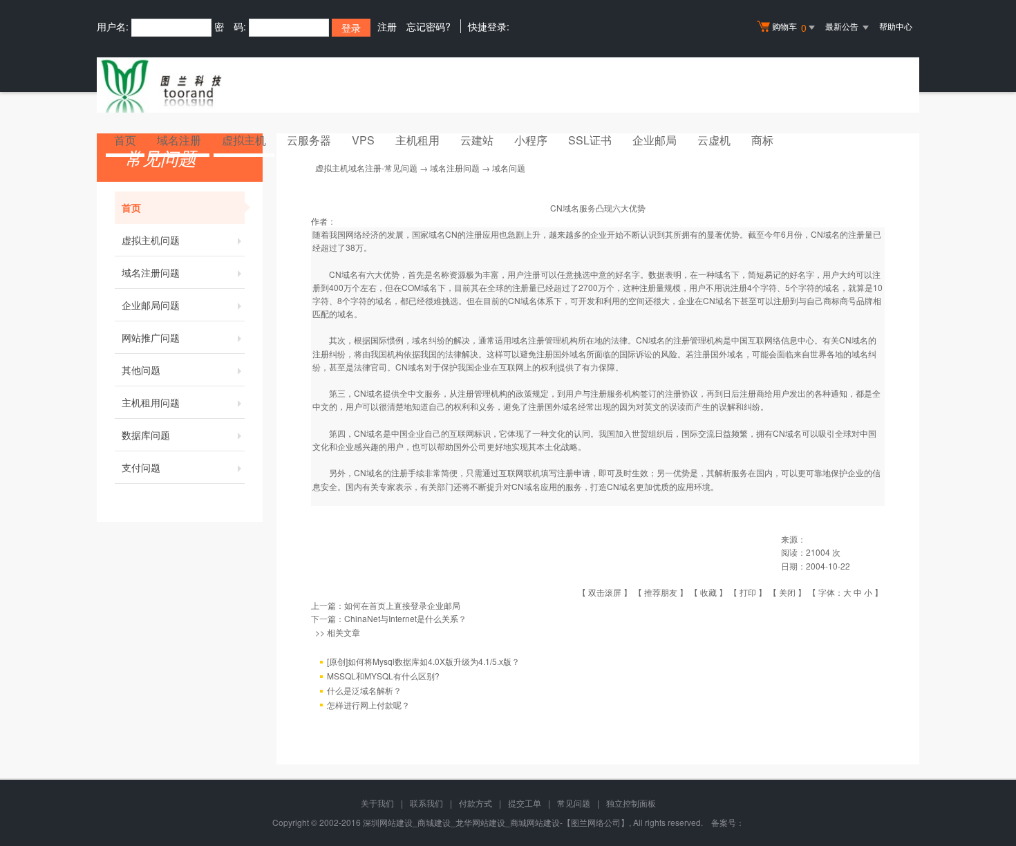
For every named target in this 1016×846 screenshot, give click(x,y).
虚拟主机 (244, 140)
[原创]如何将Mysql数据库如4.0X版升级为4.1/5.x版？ (423, 661)
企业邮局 (654, 140)
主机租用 (417, 140)
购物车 (789, 27)
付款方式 (475, 803)
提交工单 (524, 803)
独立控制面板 (631, 803)
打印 (748, 592)
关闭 (787, 592)
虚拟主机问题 (151, 240)
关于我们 (377, 803)
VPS (363, 140)
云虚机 (714, 140)
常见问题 (573, 803)
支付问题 (141, 467)
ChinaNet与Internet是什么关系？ (405, 618)
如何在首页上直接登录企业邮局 (402, 605)
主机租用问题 (151, 402)
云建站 (476, 140)
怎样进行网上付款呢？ (368, 705)
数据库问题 (146, 435)
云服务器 (309, 140)
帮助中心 (895, 26)
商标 (762, 140)
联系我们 (426, 803)
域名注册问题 (151, 272)
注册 (387, 26)
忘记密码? (428, 26)
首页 (125, 140)
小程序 (530, 140)
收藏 (708, 592)
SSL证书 (590, 140)
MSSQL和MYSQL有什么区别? (383, 676)
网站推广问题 (151, 337)
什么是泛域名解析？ (364, 690)
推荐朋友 (660, 592)
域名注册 (179, 140)
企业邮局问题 (151, 305)
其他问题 (141, 370)
